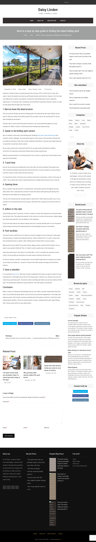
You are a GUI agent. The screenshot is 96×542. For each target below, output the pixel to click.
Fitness (85, 292)
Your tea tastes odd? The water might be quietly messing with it (84, 257)
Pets (82, 305)
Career (71, 288)
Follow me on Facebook (25, 323)
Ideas (30, 89)
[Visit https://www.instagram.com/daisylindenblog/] (85, 195)
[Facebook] (4, 2)
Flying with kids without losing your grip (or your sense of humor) (52, 367)
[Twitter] (8, 2)
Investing (71, 298)
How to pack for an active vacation (79, 104)
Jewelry (78, 298)
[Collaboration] (17, 487)
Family (6, 317)
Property (88, 305)
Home (31, 20)
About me (42, 533)
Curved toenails (73, 320)
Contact (63, 20)
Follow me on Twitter (10, 323)
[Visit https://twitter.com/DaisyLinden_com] (80, 195)
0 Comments (48, 89)
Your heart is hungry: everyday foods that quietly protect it (82, 229)
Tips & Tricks (85, 127)
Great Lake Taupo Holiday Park (46, 135)
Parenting (71, 302)
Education (71, 292)
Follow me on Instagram (42, 323)
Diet (83, 288)
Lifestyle (34, 89)
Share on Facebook (27, 311)
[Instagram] (12, 2)
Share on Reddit (38, 311)
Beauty (71, 120)
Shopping (71, 308)
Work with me (51, 20)
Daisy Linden (48, 9)
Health (89, 120)
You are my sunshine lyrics (80, 466)
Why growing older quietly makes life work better (32, 375)
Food (83, 120)
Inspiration (83, 123)
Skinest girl (76, 463)
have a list (16, 274)
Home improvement (86, 295)
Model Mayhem (72, 367)
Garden (71, 295)
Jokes (74, 459)
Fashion (77, 120)
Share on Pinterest (34, 311)
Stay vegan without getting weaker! (79, 335)
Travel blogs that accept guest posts (79, 108)
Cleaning (77, 288)
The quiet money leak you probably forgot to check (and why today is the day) (80, 56)
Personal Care (80, 302)
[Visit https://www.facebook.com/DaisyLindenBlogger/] (76, 195)
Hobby (10, 317)
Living (14, 317)
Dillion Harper (76, 461)
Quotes (78, 127)
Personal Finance (73, 305)
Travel (39, 89)
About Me (40, 20)
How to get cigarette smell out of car (80, 78)
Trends (76, 130)
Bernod (59, 539)
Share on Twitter (30, 311)
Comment (5, 401)
